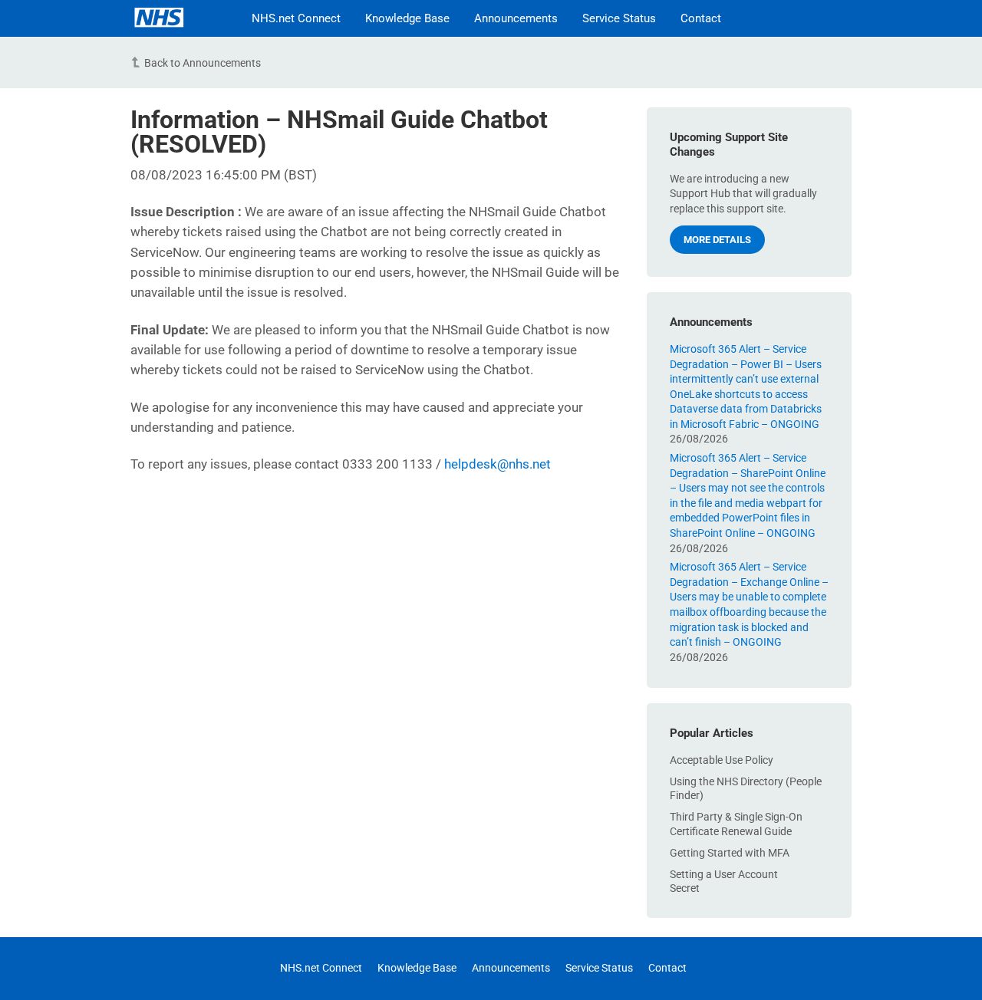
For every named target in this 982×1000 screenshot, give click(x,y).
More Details (717, 239)
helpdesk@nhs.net (497, 464)
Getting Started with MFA (729, 853)
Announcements (516, 18)
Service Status (619, 18)
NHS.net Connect (296, 18)
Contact (700, 18)
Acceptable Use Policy (721, 760)
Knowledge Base (407, 18)
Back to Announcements (202, 63)
